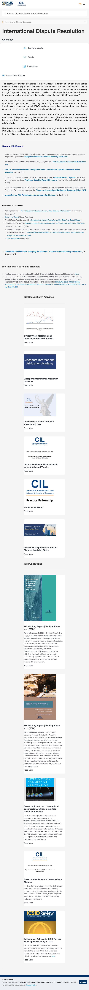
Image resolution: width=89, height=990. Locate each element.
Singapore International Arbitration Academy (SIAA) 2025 (46, 157)
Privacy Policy (31, 985)
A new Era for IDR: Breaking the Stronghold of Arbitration (30, 195)
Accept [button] (83, 982)
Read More (28, 342)
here (77, 274)
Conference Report (12, 217)
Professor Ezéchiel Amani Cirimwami (41, 180)
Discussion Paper (13, 238)
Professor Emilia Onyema (64, 177)
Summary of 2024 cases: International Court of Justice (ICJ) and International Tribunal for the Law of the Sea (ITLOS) (45, 285)
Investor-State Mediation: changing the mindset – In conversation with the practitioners (43, 251)
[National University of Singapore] (7, 3)
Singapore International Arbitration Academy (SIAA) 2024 (61, 190)
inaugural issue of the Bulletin (67, 281)
